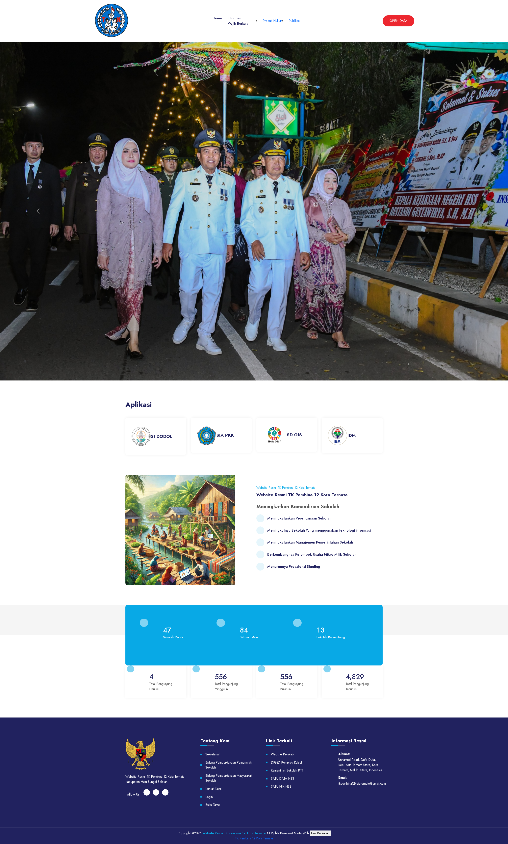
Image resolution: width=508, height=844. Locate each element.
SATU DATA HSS (282, 778)
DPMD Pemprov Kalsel (286, 762)
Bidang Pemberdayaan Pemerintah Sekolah (228, 765)
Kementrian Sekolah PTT (287, 770)
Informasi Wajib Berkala (238, 21)
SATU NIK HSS (281, 786)
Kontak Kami (213, 788)
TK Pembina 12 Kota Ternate (254, 838)
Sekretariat (212, 754)
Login (209, 797)
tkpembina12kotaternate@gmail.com (362, 783)
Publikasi (294, 20)
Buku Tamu (212, 804)
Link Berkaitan (320, 833)
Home (217, 18)
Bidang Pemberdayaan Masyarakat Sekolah (228, 778)
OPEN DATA (398, 20)
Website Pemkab (282, 754)
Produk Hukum (272, 20)
